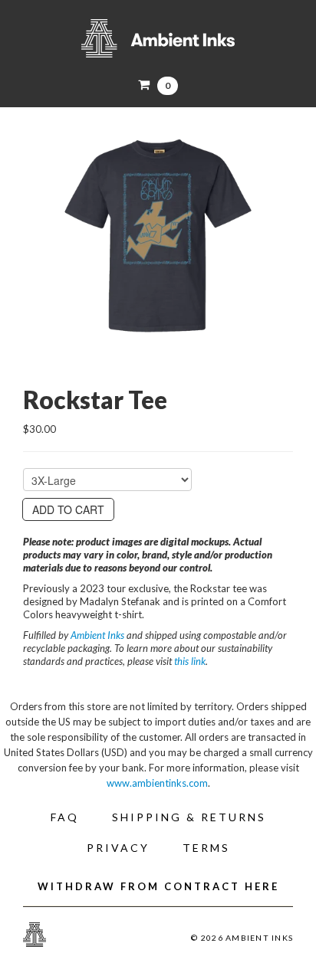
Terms (206, 847)
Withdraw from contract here (158, 886)
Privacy (118, 847)
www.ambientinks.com (157, 783)
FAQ (65, 817)
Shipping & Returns (189, 817)
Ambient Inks (158, 38)
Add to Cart (68, 509)
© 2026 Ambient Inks (242, 937)
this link (190, 661)
